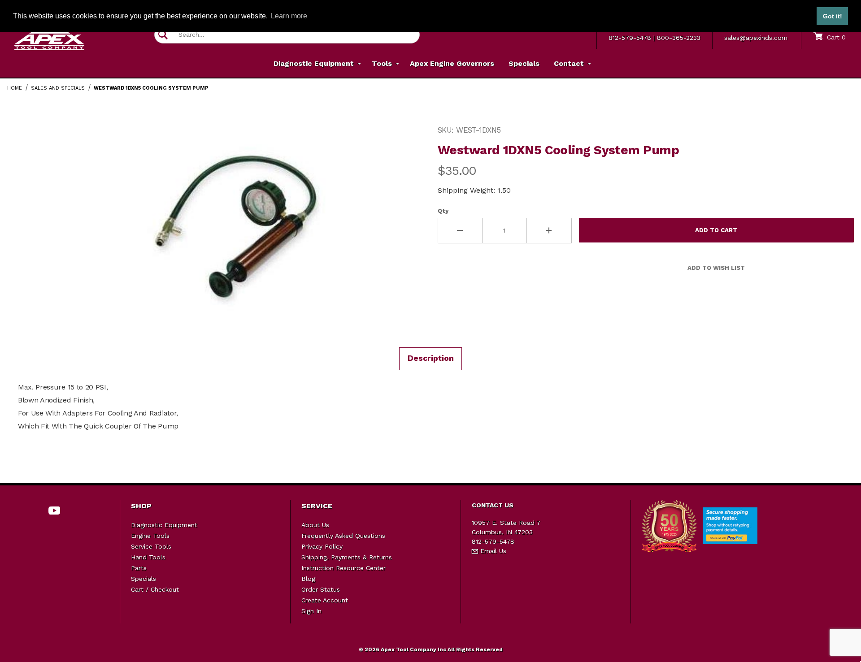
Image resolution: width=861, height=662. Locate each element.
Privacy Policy (322, 546)
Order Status (320, 589)
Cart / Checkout (155, 589)
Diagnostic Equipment (164, 524)
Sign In (311, 610)
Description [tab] (431, 358)
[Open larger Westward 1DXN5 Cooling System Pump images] (237, 229)
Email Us (492, 550)
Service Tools (151, 546)
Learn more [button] (289, 16)
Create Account (324, 600)
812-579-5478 (630, 37)
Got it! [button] (832, 16)
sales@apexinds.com (755, 37)
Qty (443, 211)
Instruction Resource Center (343, 567)
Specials (143, 578)
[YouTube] (54, 510)
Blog (308, 578)
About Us (315, 524)
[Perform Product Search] (163, 34)
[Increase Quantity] (549, 230)
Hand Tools (148, 557)
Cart (835, 37)
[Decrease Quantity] (460, 230)
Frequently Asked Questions (343, 535)
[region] (25, 225)
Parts (139, 567)
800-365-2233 (678, 37)
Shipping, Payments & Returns (346, 557)
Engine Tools (150, 535)
